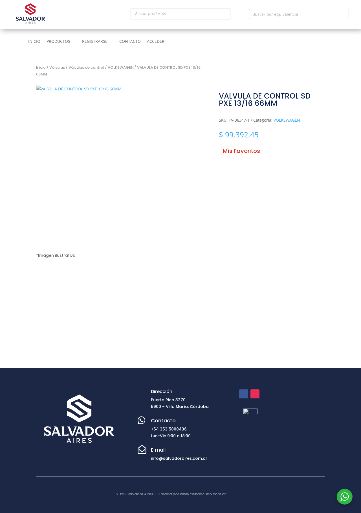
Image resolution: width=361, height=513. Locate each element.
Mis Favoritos (241, 151)
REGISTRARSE (94, 41)
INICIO (34, 41)
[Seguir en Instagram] (254, 393)
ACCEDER (155, 41)
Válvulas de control (86, 67)
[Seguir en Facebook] (243, 393)
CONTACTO (130, 41)
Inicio (41, 67)
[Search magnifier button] (344, 14)
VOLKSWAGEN (120, 67)
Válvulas (57, 67)
